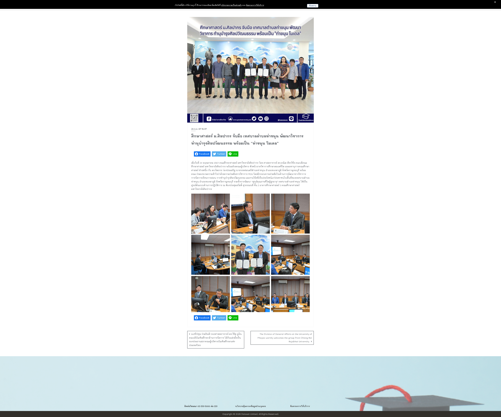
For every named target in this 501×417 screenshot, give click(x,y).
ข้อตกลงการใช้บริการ (300, 406)
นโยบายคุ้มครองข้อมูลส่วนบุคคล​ (250, 406)
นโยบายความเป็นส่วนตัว (231, 5)
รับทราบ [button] (312, 5)
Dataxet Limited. (249, 414)
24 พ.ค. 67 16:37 (199, 129)
